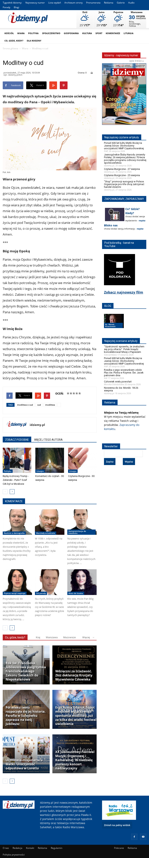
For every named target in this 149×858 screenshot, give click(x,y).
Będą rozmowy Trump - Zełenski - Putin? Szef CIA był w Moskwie (16, 480)
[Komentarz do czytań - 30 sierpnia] (49, 460)
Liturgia (128, 33)
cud (39, 404)
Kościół (9, 33)
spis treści (135, 60)
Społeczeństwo (51, 33)
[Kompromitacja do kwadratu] (82, 522)
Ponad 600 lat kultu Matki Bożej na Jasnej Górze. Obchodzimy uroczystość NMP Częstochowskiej (124, 145)
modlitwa (50, 404)
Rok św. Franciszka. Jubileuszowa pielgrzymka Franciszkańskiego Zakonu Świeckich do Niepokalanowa (26, 671)
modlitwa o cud (25, 404)
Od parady (41, 593)
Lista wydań (54, 2)
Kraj (38, 637)
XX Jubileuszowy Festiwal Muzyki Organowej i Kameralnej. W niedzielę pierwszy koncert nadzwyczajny (74, 760)
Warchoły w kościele (45, 533)
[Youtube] (143, 837)
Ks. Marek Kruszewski (110, 325)
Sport (98, 33)
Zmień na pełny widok (117, 825)
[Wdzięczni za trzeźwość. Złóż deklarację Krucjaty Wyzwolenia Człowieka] (75, 664)
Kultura (87, 33)
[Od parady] (49, 582)
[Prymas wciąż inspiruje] (17, 582)
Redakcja (17, 848)
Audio (131, 2)
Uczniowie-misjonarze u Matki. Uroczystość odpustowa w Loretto (24, 764)
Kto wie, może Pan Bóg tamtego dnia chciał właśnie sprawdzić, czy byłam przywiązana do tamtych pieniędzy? (80, 607)
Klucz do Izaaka (75, 593)
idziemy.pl (37, 425)
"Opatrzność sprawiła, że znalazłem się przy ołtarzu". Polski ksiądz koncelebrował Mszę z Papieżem (124, 349)
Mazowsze (69, 637)
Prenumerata (93, 2)
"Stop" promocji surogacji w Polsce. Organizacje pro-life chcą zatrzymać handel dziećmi (124, 184)
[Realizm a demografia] (17, 522)
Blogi (16, 7)
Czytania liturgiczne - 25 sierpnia (122, 175)
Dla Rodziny (34, 40)
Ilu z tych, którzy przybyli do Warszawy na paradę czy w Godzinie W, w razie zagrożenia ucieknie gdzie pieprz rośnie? (49, 607)
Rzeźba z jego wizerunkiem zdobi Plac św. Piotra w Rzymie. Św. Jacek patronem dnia (124, 372)
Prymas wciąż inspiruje (14, 593)
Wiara (21, 33)
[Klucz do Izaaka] (82, 582)
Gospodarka (71, 33)
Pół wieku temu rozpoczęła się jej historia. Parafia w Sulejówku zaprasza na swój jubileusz (26, 715)
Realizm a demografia (14, 533)
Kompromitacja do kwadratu (77, 532)
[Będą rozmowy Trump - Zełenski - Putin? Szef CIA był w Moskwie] (17, 460)
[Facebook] (134, 837)
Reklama (108, 2)
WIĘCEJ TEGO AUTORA (48, 439)
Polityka (33, 33)
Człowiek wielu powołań (118, 381)
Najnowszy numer (35, 2)
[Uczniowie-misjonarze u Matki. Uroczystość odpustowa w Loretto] (26, 753)
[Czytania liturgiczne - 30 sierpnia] (82, 460)
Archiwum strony (73, 2)
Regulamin (56, 848)
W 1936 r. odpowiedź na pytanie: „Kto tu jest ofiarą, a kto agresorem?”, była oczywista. (48, 547)
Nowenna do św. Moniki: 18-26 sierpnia (121, 389)
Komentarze (113, 33)
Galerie (121, 2)
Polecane (119, 848)
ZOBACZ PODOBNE (17, 439)
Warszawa (52, 637)
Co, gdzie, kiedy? (13, 40)
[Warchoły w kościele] (49, 522)
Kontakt (30, 848)
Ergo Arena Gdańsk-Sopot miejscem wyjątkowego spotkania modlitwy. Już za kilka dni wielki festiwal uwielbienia (75, 715)
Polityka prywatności (14, 854)
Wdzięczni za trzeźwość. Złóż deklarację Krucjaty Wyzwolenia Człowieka (73, 675)
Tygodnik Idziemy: (12, 2)
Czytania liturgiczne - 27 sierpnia (122, 169)
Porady (6, 7)
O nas (6, 848)
